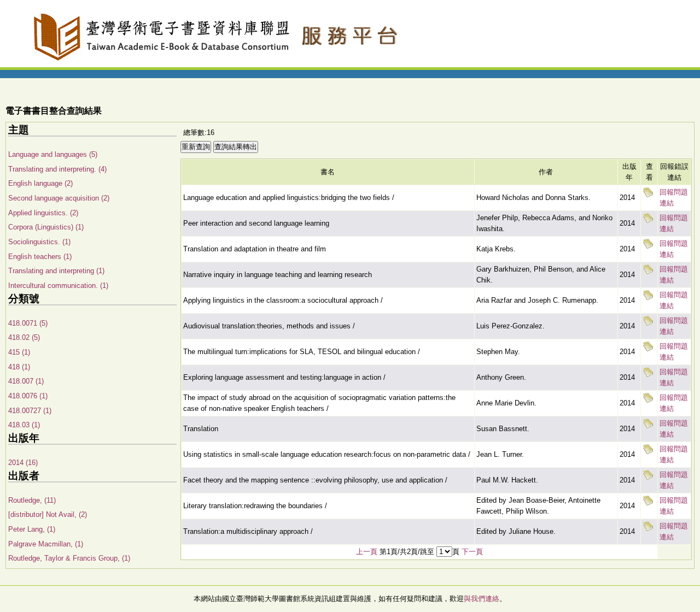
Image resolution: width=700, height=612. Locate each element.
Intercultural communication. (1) (58, 285)
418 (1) (19, 367)
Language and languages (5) (52, 154)
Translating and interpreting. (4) (57, 169)
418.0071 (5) (28, 323)
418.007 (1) (26, 381)
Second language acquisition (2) (58, 198)
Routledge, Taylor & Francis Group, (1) (69, 558)
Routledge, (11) (32, 500)
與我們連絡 (481, 599)
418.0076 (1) (28, 396)
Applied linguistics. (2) (43, 213)
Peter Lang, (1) (31, 529)
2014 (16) (23, 462)
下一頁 (472, 552)
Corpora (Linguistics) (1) (46, 227)
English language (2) (40, 183)
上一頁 (366, 552)
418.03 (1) (24, 425)
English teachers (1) (40, 256)
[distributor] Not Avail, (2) (47, 514)
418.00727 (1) (29, 411)
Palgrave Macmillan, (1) (45, 544)
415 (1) (19, 352)
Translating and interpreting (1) (56, 271)
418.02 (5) (24, 337)
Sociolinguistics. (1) (39, 242)
